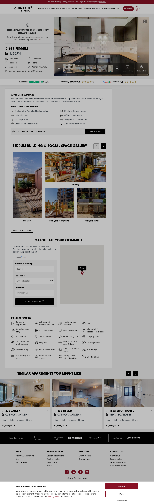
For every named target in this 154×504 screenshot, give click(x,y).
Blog (17, 459)
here (39, 40)
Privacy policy (116, 459)
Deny (122, 494)
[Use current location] (51, 281)
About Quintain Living (25, 456)
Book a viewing (53, 459)
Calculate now (95, 132)
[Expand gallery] (145, 21)
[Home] (23, 9)
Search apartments (46, 9)
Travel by (19, 287)
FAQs (49, 465)
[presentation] (96, 146)
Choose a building (23, 263)
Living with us (89, 9)
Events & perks (85, 456)
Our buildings (76, 9)
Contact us (115, 456)
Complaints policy (118, 465)
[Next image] (117, 68)
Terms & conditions (118, 462)
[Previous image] (59, 68)
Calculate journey (33, 301)
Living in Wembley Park (105, 9)
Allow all (121, 486)
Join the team (21, 462)
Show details (122, 500)
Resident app (84, 459)
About (119, 9)
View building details (22, 230)
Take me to (20, 276)
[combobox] (34, 281)
